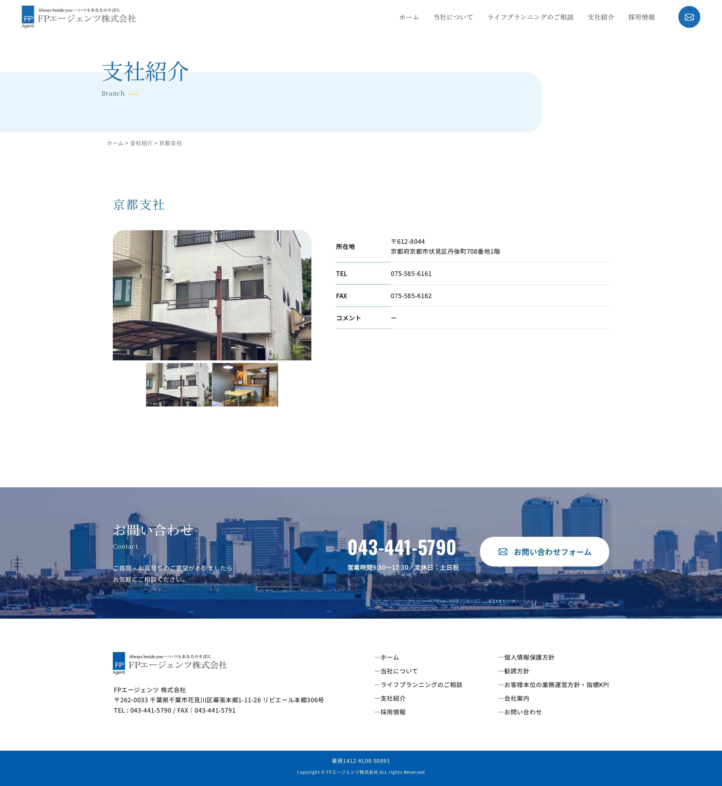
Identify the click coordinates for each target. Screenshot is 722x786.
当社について (453, 16)
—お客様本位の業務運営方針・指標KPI (553, 684)
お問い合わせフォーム (553, 551)
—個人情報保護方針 (526, 657)
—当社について (396, 670)
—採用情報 (390, 712)
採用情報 (641, 16)
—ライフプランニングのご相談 (418, 684)
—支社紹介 (390, 698)
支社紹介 (601, 16)
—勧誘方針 (514, 670)
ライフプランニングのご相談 (530, 16)
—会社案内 (514, 698)
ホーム (409, 16)
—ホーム (386, 657)
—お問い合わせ (520, 712)
